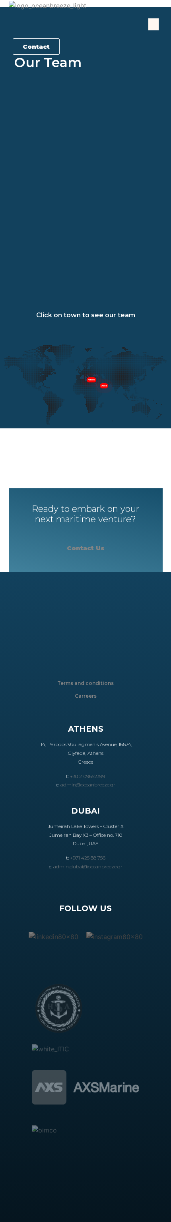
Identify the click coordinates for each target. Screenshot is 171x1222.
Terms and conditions (85, 683)
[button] (153, 24)
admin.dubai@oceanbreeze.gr (87, 867)
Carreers (86, 696)
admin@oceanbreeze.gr (87, 785)
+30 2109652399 (87, 776)
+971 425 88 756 (87, 858)
